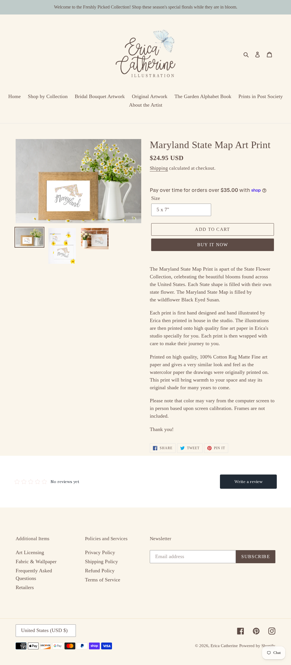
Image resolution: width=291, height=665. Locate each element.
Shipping (159, 168)
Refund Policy (100, 570)
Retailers (25, 587)
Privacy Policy (100, 552)
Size (155, 198)
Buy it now (212, 244)
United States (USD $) (44, 630)
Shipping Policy (101, 561)
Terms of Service (102, 580)
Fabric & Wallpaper (36, 561)
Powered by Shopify (257, 645)
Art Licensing (30, 552)
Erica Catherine (224, 645)
